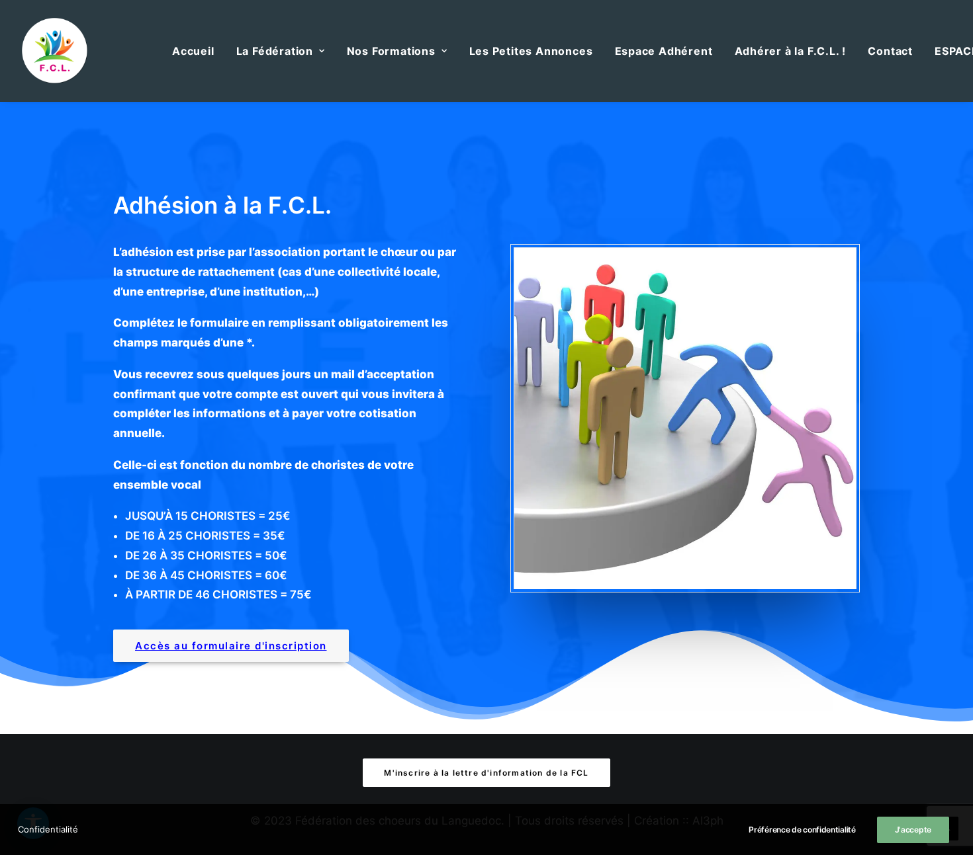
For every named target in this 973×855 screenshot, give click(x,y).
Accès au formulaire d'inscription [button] (231, 645)
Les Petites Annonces (531, 51)
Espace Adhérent (664, 51)
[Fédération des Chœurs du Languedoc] (55, 51)
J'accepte (913, 830)
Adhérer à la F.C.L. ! (791, 51)
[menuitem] (193, 51)
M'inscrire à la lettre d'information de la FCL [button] (486, 773)
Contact (890, 51)
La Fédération (274, 51)
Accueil (193, 51)
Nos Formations (391, 51)
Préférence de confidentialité (802, 830)
